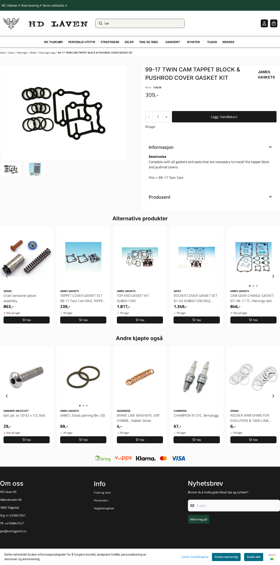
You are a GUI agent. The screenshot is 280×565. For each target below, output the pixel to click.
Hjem (3, 52)
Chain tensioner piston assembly (20, 298)
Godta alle (254, 557)
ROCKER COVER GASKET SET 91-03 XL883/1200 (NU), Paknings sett (195, 298)
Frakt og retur (102, 492)
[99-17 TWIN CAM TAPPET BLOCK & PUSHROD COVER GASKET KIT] (64, 113)
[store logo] (45, 23)
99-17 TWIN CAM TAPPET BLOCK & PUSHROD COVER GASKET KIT (95, 52)
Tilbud (212, 42)
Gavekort (172, 42)
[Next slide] (273, 276)
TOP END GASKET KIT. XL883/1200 (133, 298)
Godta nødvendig (226, 557)
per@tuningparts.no (13, 531)
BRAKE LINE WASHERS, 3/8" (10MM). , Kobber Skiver (138, 418)
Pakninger (22, 52)
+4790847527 (14, 523)
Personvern (101, 500)
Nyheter (193, 42)
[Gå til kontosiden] (264, 23)
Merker (228, 42)
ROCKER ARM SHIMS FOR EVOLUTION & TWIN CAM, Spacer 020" (249, 418)
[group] (26, 276)
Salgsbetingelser (104, 508)
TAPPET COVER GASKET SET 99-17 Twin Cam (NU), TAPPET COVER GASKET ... (82, 298)
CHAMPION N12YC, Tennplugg (196, 415)
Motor (33, 52)
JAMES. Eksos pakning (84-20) (82, 415)
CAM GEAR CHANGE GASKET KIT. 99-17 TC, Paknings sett (252, 298)
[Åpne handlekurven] (273, 23)
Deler (11, 52)
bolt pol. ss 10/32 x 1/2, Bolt (24, 415)
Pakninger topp (47, 52)
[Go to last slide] (7, 276)
